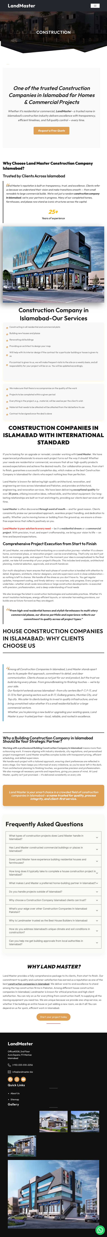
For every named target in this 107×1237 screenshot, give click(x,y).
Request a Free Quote (51, 130)
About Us (15, 1093)
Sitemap (15, 1099)
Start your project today (53, 1017)
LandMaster (21, 6)
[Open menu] (95, 6)
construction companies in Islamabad (28, 983)
